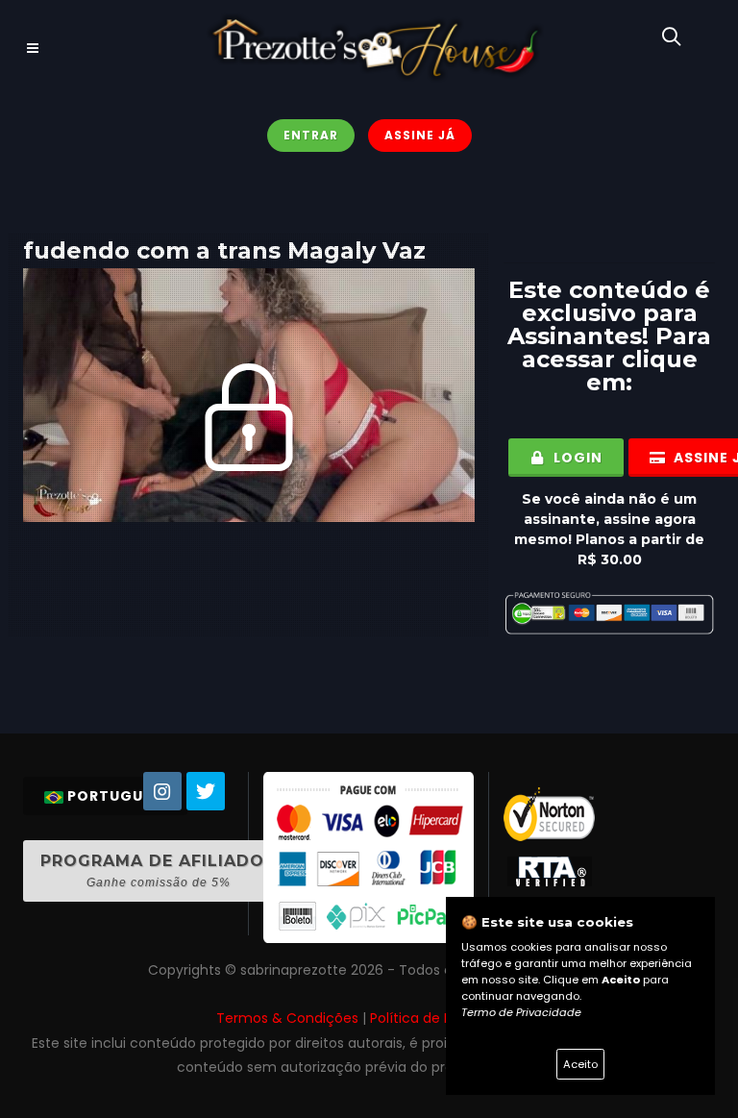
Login (576, 457)
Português (114, 796)
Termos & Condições (287, 1018)
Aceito (580, 1064)
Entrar (310, 135)
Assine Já (419, 135)
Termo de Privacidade (521, 1012)
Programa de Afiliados (158, 870)
